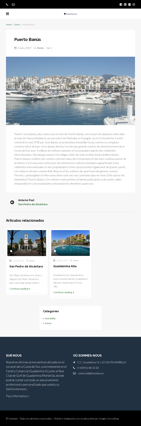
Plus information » (17, 396)
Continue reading (19, 288)
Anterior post (26, 200)
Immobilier (50, 318)
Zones (17, 24)
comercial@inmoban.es (91, 373)
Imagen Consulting (108, 418)
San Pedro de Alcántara (32, 204)
